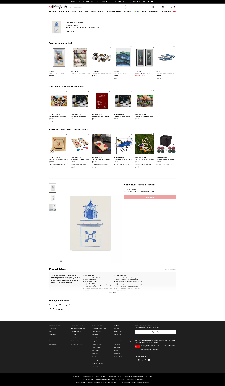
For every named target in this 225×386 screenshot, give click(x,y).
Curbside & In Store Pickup (99, 328)
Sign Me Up (155, 332)
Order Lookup (52, 334)
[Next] (173, 57)
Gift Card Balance (75, 337)
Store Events (95, 353)
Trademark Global (72, 25)
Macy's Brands (96, 341)
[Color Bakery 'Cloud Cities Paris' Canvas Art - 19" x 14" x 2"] (123, 101)
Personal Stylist (96, 347)
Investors (116, 337)
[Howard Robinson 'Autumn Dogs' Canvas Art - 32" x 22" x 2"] (59, 101)
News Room (117, 347)
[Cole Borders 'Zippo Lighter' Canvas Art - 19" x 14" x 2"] (101, 101)
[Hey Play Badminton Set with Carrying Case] (123, 144)
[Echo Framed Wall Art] (123, 57)
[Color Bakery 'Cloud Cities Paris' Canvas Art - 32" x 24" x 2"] (80, 101)
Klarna (50, 331)
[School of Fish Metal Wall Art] (166, 57)
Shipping (134, 288)
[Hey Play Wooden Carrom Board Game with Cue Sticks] (59, 144)
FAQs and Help (53, 328)
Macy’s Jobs (117, 344)
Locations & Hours (96, 331)
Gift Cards (73, 334)
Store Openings (96, 356)
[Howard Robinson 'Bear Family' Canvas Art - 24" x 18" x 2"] (144, 101)
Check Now (156, 349)
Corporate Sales (118, 331)
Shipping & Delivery (54, 344)
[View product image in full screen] (61, 261)
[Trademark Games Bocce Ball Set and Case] (166, 144)
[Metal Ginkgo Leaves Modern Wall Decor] (101, 57)
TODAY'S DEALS (75, 1)
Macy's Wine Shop (97, 344)
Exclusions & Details (146, 349)
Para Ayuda (52, 337)
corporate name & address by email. (140, 382)
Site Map (116, 350)
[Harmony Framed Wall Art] (59, 57)
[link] (59, 73)
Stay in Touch (95, 350)
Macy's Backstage (96, 337)
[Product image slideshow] (90, 223)
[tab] (52, 188)
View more (112, 292)
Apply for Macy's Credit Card (78, 328)
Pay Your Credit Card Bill (77, 344)
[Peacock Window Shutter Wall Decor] (80, 57)
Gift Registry (95, 366)
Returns (118, 290)
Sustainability (117, 353)
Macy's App (95, 334)
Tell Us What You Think (97, 363)
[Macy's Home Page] (55, 7)
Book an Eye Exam (97, 360)
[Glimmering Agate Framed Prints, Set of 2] (144, 57)
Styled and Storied (118, 356)
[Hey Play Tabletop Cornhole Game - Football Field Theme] (101, 144)
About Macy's (117, 328)
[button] (85, 223)
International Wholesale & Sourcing (122, 341)
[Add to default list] (67, 47)
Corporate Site (117, 334)
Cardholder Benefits (76, 331)
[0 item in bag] (174, 7)
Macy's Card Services (76, 341)
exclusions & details (132, 279)
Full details (70, 31)
